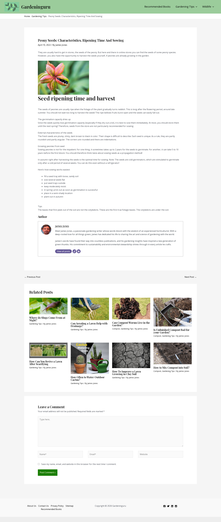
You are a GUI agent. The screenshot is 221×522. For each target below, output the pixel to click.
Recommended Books (157, 6)
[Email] (79, 251)
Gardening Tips (185, 6)
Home (27, 16)
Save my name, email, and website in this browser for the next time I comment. (78, 464)
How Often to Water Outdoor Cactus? (88, 378)
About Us (31, 505)
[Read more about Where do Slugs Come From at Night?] (48, 305)
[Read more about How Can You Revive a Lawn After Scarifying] (48, 350)
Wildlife (206, 6)
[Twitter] (168, 506)
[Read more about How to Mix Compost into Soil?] (172, 353)
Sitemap (69, 505)
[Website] (74, 251)
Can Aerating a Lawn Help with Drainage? (89, 325)
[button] (195, 6)
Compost (116, 329)
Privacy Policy (57, 505)
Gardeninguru (35, 7)
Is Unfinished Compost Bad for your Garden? (171, 331)
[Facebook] (164, 506)
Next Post (191, 277)
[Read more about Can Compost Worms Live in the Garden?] (131, 308)
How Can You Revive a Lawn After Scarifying (45, 363)
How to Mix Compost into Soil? (171, 367)
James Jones (62, 226)
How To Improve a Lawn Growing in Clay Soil (126, 373)
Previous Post (32, 277)
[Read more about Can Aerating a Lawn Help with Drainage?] (90, 308)
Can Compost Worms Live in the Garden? (131, 324)
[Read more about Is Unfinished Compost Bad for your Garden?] (172, 311)
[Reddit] (176, 506)
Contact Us (43, 505)
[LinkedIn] (172, 506)
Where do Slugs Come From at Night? (47, 319)
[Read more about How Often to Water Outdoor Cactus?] (90, 358)
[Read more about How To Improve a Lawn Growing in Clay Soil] (131, 355)
